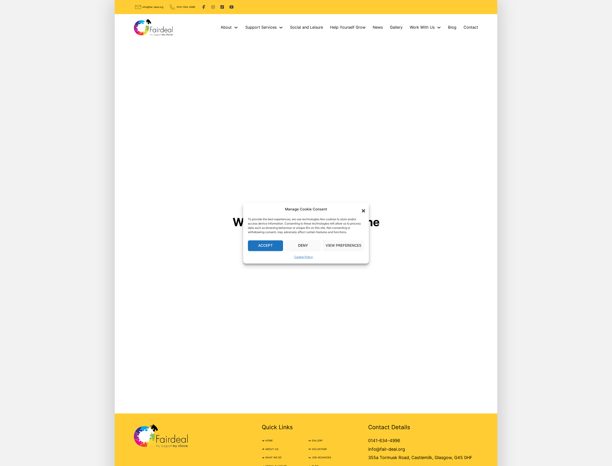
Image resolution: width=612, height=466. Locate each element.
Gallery (396, 27)
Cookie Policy (303, 257)
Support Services (261, 27)
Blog (452, 27)
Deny (303, 245)
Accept (265, 245)
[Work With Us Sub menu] (439, 27)
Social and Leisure (306, 27)
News (378, 27)
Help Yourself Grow (348, 27)
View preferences (343, 245)
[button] (361, 209)
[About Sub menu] (236, 27)
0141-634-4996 (186, 6)
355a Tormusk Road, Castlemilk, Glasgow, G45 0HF (420, 457)
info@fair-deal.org (152, 6)
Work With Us (422, 27)
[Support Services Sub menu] (281, 27)
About (226, 27)
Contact (471, 27)
